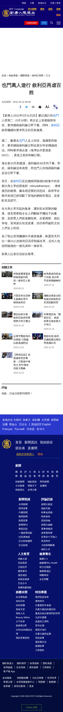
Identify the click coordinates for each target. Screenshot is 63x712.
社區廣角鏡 (24, 537)
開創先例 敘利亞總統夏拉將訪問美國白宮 (52, 339)
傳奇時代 (39, 601)
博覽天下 (32, 485)
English (46, 424)
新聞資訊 (30, 442)
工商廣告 (39, 650)
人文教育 (24, 554)
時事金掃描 (46, 512)
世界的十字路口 (49, 537)
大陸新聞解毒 (48, 545)
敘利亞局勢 (37, 75)
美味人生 (20, 613)
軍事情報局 (46, 528)
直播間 (32, 448)
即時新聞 (44, 481)
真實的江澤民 (42, 621)
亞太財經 (23, 545)
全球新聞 (23, 504)
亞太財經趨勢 (25, 541)
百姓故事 (39, 638)
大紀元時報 (37, 678)
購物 (40, 454)
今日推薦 (19, 485)
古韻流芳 (22, 567)
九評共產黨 (41, 617)
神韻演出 (19, 489)
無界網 (6, 686)
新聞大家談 (46, 504)
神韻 (24, 3)
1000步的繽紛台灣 (24, 631)
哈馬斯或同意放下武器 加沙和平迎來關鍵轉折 (52, 277)
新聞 (18, 465)
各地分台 (42, 3)
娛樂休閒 (21, 592)
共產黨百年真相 (43, 605)
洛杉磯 (36, 419)
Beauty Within (23, 617)
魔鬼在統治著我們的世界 (47, 613)
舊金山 (13, 424)
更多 (31, 686)
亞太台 (23, 424)
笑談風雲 (22, 562)
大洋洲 (45, 419)
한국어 (40, 429)
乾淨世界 (51, 678)
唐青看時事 (46, 533)
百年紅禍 (39, 625)
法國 (5, 424)
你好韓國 (20, 605)
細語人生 (45, 549)
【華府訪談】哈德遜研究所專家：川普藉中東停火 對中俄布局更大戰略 (21, 361)
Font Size (47, 106)
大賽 (32, 3)
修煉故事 (39, 646)
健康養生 (45, 554)
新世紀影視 (19, 686)
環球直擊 (23, 508)
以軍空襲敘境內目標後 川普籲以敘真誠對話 (21, 339)
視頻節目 (46, 442)
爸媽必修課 (23, 579)
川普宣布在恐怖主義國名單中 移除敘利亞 (21, 299)
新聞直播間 (32, 23)
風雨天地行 (41, 629)
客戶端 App (9, 671)
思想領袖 (45, 520)
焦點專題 (13, 75)
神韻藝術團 (22, 678)
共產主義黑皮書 (43, 633)
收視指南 (34, 663)
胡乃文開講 (45, 567)
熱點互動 (45, 508)
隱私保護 (47, 663)
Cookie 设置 (31, 707)
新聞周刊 (23, 524)
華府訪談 (23, 528)
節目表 (20, 448)
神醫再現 (43, 575)
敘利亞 (55, 125)
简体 (58, 3)
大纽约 (17, 419)
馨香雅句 (22, 571)
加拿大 (27, 419)
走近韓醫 (43, 579)
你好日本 (20, 601)
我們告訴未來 (42, 597)
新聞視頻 (24, 499)
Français (7, 429)
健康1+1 (43, 558)
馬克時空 (45, 541)
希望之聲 (7, 682)
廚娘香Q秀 (21, 625)
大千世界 (20, 621)
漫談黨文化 (41, 642)
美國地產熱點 (25, 587)
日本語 (30, 429)
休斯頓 (55, 419)
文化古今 (22, 583)
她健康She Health (48, 562)
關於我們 (21, 663)
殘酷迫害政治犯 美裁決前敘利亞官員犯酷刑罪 (52, 299)
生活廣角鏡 (21, 597)
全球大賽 (32, 489)
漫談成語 (22, 575)
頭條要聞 (19, 481)
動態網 (52, 682)
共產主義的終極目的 (45, 609)
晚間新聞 (23, 516)
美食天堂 (20, 609)
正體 (52, 3)
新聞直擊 (23, 520)
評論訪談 (47, 499)
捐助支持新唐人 (25, 454)
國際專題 (24, 75)
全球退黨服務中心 (25, 682)
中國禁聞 (23, 512)
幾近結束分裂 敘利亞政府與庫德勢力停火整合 (21, 317)
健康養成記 (45, 571)
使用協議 (7, 667)
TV (44, 23)
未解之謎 (22, 558)
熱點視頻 (32, 481)
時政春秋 (45, 516)
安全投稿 (20, 667)
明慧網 (41, 682)
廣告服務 (33, 667)
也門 (56, 115)
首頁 (4, 75)
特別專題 (41, 592)
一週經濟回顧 (25, 533)
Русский (19, 429)
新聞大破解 (46, 524)
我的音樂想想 (22, 638)
